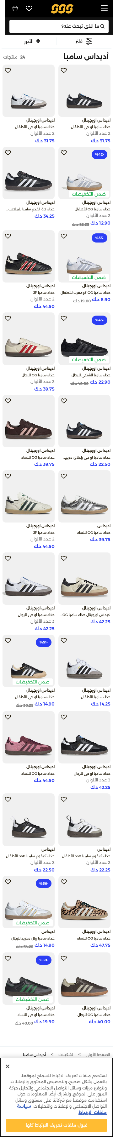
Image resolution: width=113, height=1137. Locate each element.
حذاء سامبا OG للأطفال (92, 209)
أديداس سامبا (34, 1054)
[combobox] (59, 26)
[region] (56, 1097)
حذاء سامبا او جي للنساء (36, 1015)
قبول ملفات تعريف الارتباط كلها (57, 1125)
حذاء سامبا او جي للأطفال (90, 127)
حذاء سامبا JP (44, 292)
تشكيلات (65, 1054)
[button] (83, 41)
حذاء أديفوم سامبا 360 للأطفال (86, 856)
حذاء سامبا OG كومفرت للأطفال (85, 292)
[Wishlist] (29, 8)
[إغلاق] (7, 1066)
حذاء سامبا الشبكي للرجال (91, 375)
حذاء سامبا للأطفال (95, 697)
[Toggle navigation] (104, 9)
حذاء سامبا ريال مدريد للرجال (33, 938)
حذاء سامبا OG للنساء (38, 457)
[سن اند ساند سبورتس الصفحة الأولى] (62, 8)
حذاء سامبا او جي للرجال (36, 615)
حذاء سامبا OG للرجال (38, 375)
